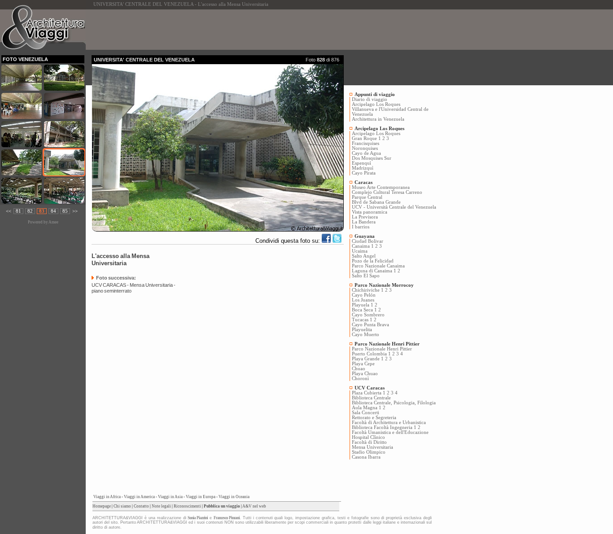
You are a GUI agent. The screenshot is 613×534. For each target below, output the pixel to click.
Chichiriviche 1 (368, 290)
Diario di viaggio (369, 99)
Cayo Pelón (364, 295)
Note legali (161, 506)
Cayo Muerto (365, 334)
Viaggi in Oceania (234, 497)
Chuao (358, 368)
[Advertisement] (255, 29)
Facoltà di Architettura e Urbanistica (389, 422)
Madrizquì (362, 168)
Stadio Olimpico (368, 452)
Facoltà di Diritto (369, 442)
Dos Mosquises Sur (371, 158)
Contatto (141, 506)
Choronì (360, 378)
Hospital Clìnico (368, 437)
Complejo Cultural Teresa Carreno (387, 192)
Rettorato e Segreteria (374, 417)
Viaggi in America (139, 497)
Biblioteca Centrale (371, 397)
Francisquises (365, 143)
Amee (53, 222)
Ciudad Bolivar (367, 241)
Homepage (101, 506)
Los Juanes (363, 300)
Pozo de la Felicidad (373, 260)
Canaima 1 (363, 246)
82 (30, 211)
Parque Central (367, 197)
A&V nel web (254, 506)
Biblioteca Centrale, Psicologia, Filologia (394, 402)
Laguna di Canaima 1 (374, 270)
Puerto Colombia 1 (371, 353)
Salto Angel (364, 256)
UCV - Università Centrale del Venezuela (394, 207)
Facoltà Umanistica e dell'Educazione (390, 432)
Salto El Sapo (366, 275)
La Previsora (365, 216)
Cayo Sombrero (368, 314)
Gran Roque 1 (366, 138)
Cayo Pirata (364, 173)
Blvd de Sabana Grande (376, 202)
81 (18, 211)
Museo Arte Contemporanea (381, 187)
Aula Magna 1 (366, 407)
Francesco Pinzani (227, 518)
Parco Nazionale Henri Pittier (382, 348)
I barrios (360, 226)
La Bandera (364, 221)
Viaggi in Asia (170, 497)
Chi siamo (122, 506)
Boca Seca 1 (364, 309)
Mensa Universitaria (372, 447)
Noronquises (365, 148)
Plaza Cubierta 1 (368, 392)
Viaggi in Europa (200, 497)
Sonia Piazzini (198, 518)
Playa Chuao (365, 373)
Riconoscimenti (187, 506)
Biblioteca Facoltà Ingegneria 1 (384, 427)
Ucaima (360, 251)
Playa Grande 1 (368, 358)
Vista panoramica (369, 212)
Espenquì (361, 163)
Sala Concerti (365, 412)
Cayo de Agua (366, 153)
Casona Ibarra (366, 457)
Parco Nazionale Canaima (378, 265)
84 (53, 211)
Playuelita (362, 329)
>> (75, 211)
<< (8, 211)
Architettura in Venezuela (378, 119)
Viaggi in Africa (107, 497)
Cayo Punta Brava (370, 324)
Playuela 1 (362, 304)
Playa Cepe (363, 363)
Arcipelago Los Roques (376, 104)
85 (65, 211)
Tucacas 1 (362, 319)
